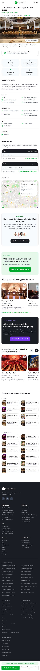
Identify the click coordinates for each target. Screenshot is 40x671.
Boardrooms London (26, 580)
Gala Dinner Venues (6, 586)
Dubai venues (5, 646)
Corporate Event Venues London (29, 583)
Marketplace (24, 510)
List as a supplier (25, 521)
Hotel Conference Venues (27, 565)
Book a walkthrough (7, 519)
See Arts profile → (32, 151)
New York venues (6, 640)
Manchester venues (6, 606)
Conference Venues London (9, 565)
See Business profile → (31, 164)
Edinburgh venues (6, 612)
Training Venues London (8, 580)
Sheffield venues (15, 632)
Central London (23, 45)
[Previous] (31, 350)
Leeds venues (13, 615)
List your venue (25, 519)
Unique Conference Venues (8, 568)
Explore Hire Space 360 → (20, 269)
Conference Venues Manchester (29, 603)
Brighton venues (6, 623)
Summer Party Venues (7, 571)
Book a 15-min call (21, 241)
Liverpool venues (6, 620)
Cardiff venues (15, 623)
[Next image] (24, 291)
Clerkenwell (33, 45)
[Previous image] (4, 291)
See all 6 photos (32, 40)
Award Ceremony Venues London (29, 586)
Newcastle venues (6, 626)
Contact (4, 552)
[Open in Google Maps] (20, 194)
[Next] (37, 350)
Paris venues (5, 643)
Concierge (24, 512)
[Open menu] (3, 2)
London (15, 45)
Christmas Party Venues (26, 568)
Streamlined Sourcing (7, 510)
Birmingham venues (7, 609)
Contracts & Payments (8, 512)
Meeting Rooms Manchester (28, 609)
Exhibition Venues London (8, 589)
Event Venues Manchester (27, 606)
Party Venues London (26, 571)
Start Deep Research (21, 339)
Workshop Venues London (27, 592)
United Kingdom (6, 45)
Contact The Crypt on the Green (29, 668)
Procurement (5, 526)
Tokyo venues (5, 649)
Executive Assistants (7, 531)
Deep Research (25, 508)
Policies (4, 554)
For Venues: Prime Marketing (29, 514)
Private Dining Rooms (7, 574)
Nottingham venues (7, 629)
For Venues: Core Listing (27, 517)
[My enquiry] (37, 2)
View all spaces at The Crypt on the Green (14, 312)
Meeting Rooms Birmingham (28, 618)
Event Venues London (7, 583)
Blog (3, 542)
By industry (5, 517)
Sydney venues (5, 655)
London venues (5, 603)
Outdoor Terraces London (8, 595)
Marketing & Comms (7, 533)
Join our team (25, 540)
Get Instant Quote (11, 668)
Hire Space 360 (6, 508)
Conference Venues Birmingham (29, 612)
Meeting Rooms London (27, 577)
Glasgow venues (6, 618)
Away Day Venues (6, 577)
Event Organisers (6, 528)
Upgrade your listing (26, 545)
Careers (4, 547)
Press (3, 549)
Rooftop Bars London (26, 574)
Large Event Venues (25, 589)
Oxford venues (5, 632)
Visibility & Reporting (7, 514)
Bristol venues (5, 615)
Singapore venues (6, 652)
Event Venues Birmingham (27, 615)
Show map (27, 15)
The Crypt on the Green (10, 12)
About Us (4, 540)
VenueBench (5, 545)
